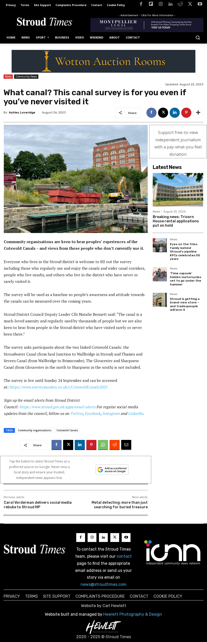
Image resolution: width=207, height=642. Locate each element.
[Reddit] (180, 5)
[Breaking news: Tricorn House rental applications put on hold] (178, 189)
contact (124, 556)
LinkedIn (135, 413)
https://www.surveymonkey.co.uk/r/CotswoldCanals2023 (59, 387)
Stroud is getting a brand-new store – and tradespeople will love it (184, 304)
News (8, 76)
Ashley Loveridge (22, 112)
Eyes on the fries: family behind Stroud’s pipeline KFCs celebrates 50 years (185, 251)
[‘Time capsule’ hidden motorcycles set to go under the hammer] (160, 274)
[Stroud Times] (44, 22)
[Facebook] (141, 5)
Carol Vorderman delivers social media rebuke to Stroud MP (38, 504)
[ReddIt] (115, 445)
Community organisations (34, 430)
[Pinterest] (186, 113)
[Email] (126, 445)
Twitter (76, 413)
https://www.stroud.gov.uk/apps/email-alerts (57, 406)
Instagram (111, 413)
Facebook (92, 413)
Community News (26, 76)
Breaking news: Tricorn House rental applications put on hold (176, 221)
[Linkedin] (170, 5)
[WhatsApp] (103, 445)
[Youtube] (199, 5)
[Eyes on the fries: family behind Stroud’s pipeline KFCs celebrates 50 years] (160, 245)
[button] (197, 38)
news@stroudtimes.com (103, 584)
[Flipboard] (150, 5)
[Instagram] (160, 5)
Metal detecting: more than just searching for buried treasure (120, 504)
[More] (198, 113)
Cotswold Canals (67, 430)
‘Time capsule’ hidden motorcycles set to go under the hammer (185, 278)
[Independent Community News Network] (172, 552)
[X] (190, 5)
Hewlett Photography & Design (132, 614)
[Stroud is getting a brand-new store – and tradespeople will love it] (160, 300)
